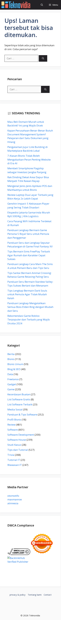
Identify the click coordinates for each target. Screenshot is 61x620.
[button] (42, 5)
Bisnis (10, 359)
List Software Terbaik (19, 404)
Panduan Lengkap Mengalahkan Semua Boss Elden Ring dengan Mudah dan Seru (30, 306)
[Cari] (43, 58)
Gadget (11, 384)
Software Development (20, 434)
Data (10, 374)
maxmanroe (14, 499)
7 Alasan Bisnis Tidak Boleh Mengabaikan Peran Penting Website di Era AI (29, 159)
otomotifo (13, 495)
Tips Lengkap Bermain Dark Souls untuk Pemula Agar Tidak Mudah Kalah (27, 294)
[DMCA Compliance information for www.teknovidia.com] (18, 554)
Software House (16, 439)
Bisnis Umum (15, 364)
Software (12, 429)
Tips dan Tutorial (17, 449)
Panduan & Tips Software (22, 414)
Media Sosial (15, 409)
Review (11, 424)
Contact (48, 594)
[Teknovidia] (15, 5)
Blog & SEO (13, 369)
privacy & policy (17, 594)
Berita (11, 354)
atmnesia (12, 503)
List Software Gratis (18, 399)
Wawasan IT (14, 465)
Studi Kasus (14, 444)
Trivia (10, 455)
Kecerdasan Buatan (18, 394)
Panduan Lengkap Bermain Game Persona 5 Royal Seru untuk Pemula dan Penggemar (28, 233)
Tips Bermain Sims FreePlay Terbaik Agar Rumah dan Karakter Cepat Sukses (28, 255)
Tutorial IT (13, 460)
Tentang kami (34, 594)
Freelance (13, 379)
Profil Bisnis (14, 419)
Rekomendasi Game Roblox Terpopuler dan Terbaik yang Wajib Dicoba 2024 (28, 319)
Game (10, 389)
